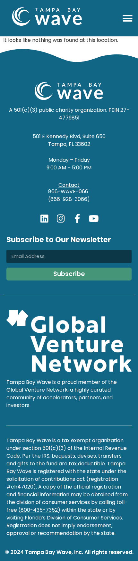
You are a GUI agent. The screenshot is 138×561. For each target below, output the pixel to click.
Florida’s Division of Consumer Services (73, 517)
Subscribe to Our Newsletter (58, 240)
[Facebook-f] (77, 218)
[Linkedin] (44, 218)
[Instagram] (60, 218)
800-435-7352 (39, 510)
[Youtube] (93, 218)
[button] (128, 18)
